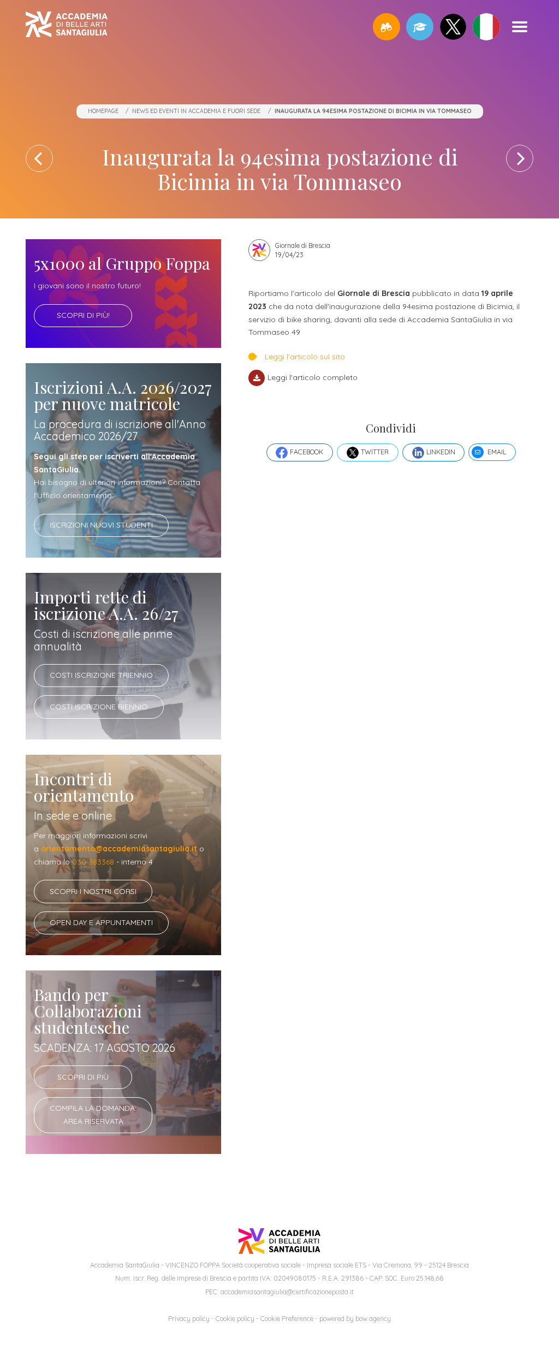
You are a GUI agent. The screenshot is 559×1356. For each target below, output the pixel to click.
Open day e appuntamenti (101, 922)
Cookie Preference (286, 1318)
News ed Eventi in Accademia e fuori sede (196, 111)
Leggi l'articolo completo (312, 377)
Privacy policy (189, 1318)
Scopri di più (83, 1077)
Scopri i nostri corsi (93, 891)
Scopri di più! (83, 315)
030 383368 (93, 862)
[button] (386, 26)
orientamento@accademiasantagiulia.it (119, 849)
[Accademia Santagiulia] (67, 26)
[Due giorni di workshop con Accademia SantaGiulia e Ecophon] (519, 158)
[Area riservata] (419, 26)
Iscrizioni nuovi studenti (101, 525)
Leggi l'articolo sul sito (305, 357)
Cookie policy (235, 1318)
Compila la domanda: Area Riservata (93, 1114)
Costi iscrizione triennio (101, 675)
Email (496, 452)
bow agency (373, 1318)
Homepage (103, 111)
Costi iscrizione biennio (99, 707)
